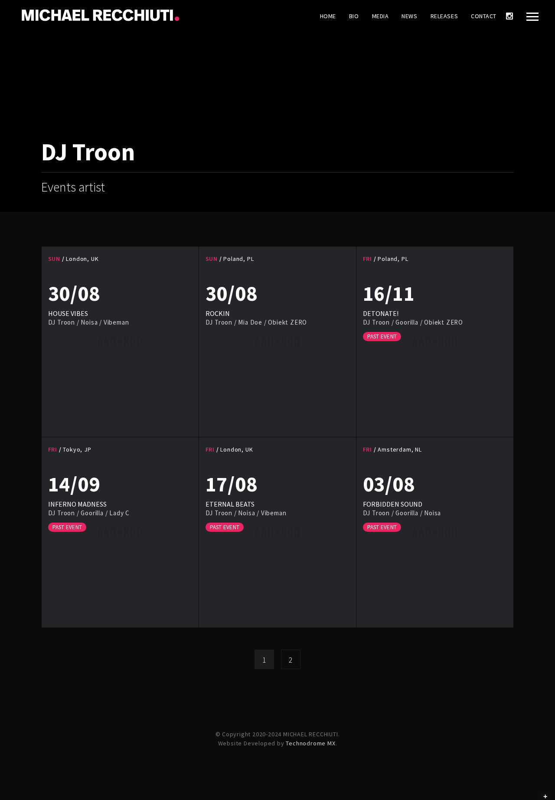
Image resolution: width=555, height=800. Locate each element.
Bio (354, 16)
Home (328, 16)
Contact (483, 16)
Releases (444, 16)
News (409, 16)
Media (380, 16)
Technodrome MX (310, 743)
